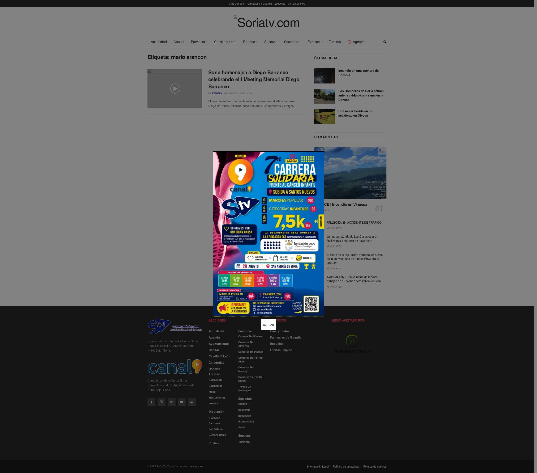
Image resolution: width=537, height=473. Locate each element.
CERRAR (268, 324)
